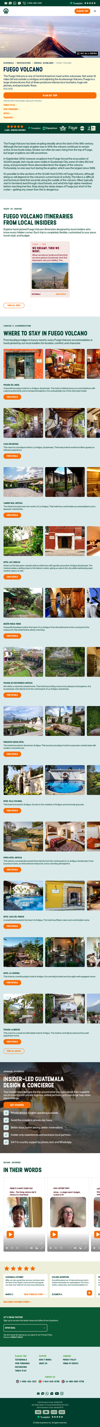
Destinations (24, 63)
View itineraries (11, 109)
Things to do (9, 105)
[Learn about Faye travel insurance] (73, 128)
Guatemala (9, 63)
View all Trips (14, 305)
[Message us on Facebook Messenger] (19, 3)
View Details (61, 294)
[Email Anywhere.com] (5, 3)
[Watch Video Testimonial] (89, 1292)
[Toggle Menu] (94, 11)
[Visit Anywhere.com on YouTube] (57, 1393)
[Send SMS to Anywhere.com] (10, 3)
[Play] (10, 1234)
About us (43, 1363)
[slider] (5, 1243)
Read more (8, 89)
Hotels (7, 113)
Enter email (10, 1328)
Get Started (17, 1105)
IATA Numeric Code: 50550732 (50, 1402)
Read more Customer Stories (17, 1302)
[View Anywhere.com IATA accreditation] (63, 128)
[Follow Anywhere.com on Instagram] (61, 1393)
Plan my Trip (82, 11)
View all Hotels (14, 1051)
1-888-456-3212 (34, 3)
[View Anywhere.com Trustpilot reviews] (83, 3)
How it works (45, 1359)
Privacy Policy (17, 1337)
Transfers (8, 118)
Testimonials (21, 1359)
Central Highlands (43, 63)
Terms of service (70, 1363)
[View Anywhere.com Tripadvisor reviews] (50, 128)
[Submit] (44, 1328)
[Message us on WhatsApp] (14, 3)
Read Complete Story (33, 1294)
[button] (7, 1248)
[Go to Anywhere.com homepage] (6, 11)
